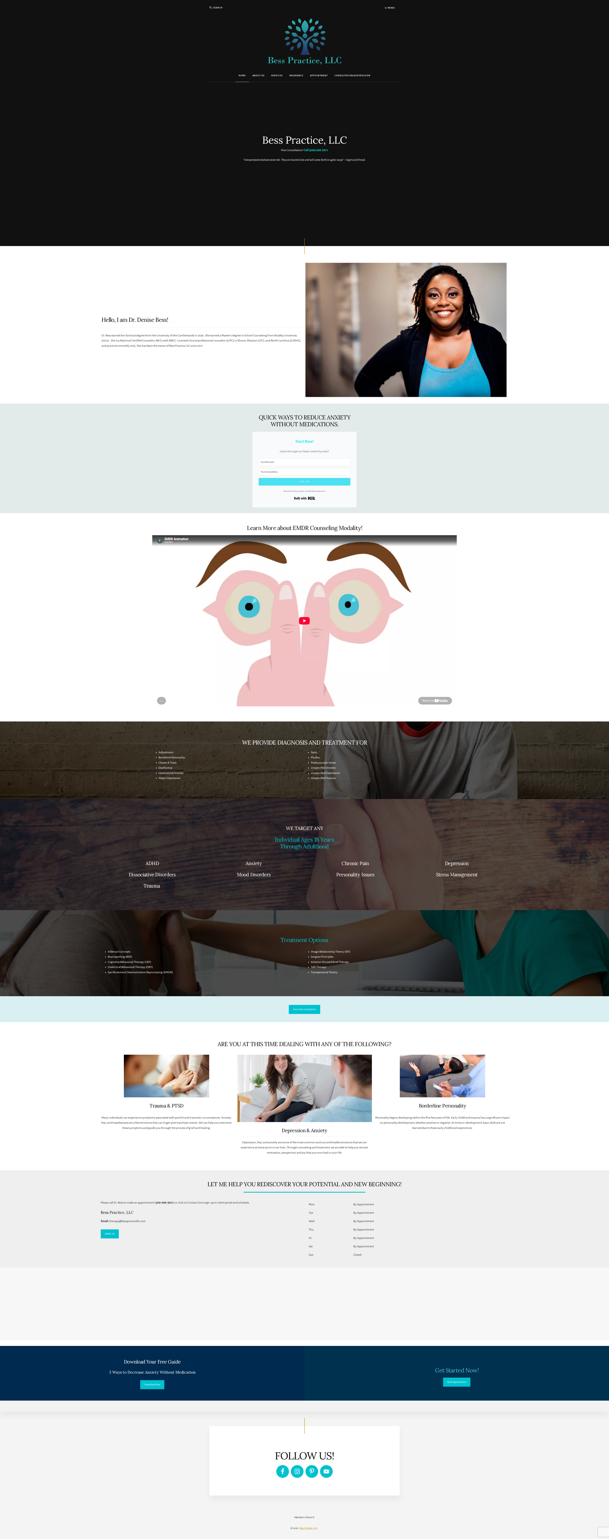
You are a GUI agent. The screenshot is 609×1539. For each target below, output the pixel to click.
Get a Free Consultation (304, 1009)
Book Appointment (456, 1382)
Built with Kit (304, 498)
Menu (391, 8)
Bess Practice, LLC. (308, 1528)
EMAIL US (110, 1234)
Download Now (152, 1384)
